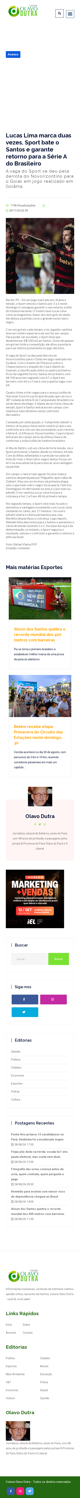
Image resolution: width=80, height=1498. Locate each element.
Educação (46, 1374)
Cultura (15, 1099)
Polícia (15, 1091)
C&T (8, 1382)
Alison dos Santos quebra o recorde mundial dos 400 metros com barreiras (39, 634)
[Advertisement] (40, 95)
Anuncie (11, 1332)
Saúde (44, 1390)
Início (9, 1324)
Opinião (16, 1051)
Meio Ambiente (15, 1374)
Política (15, 1059)
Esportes (17, 1083)
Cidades (16, 1067)
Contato (28, 1332)
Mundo (44, 1366)
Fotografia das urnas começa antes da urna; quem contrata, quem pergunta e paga (37, 1174)
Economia (17, 1075)
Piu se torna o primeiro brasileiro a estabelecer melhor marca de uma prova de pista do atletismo (39, 654)
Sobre (26, 1324)
